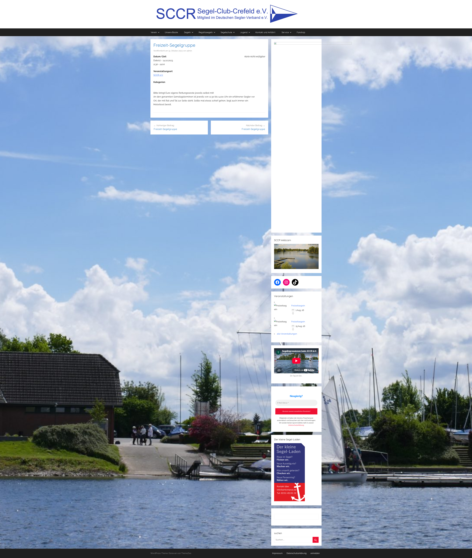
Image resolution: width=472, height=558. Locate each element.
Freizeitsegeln (298, 305)
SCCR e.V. (158, 75)
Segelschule (226, 32)
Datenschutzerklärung (296, 425)
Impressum (277, 553)
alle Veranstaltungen (287, 334)
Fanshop (301, 32)
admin (189, 51)
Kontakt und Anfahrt (265, 32)
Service (285, 32)
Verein (154, 32)
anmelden (315, 553)
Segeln (187, 32)
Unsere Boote (171, 32)
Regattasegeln (206, 32)
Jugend (243, 32)
